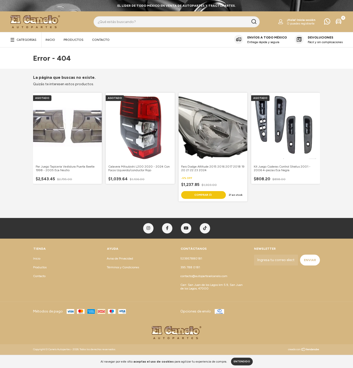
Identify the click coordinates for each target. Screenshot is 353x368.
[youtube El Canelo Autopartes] (186, 228)
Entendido (242, 361)
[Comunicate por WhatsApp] (327, 22)
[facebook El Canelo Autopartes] (167, 228)
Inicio (50, 40)
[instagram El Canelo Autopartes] (148, 228)
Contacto (101, 40)
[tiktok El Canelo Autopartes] (205, 228)
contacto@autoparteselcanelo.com (203, 276)
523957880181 (191, 258)
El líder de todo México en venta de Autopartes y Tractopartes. (176, 5)
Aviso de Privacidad (120, 258)
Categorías (26, 40)
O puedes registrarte (300, 23)
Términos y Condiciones (123, 267)
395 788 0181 (190, 267)
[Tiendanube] (304, 350)
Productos (73, 40)
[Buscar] (253, 21)
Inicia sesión (306, 20)
